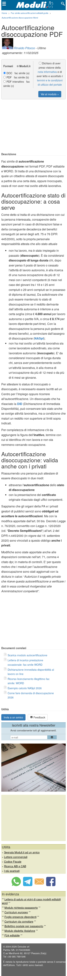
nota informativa (47, 72)
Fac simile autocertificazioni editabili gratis (29, 12)
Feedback (39, 717)
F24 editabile (12, 935)
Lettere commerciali (15, 857)
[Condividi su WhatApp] (16, 885)
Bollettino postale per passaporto (23, 926)
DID (19, 404)
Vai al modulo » (50, 94)
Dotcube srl (23, 946)
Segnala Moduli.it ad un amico (22, 852)
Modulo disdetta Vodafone (19, 931)
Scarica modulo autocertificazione (27, 655)
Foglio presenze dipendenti (20, 917)
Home (4, 12)
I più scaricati (12, 871)
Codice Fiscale (12, 861)
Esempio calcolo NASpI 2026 (25, 688)
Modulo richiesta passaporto (21, 907)
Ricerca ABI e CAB (15, 866)
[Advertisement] (33, 126)
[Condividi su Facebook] (50, 885)
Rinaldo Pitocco (24, 48)
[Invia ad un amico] (39, 885)
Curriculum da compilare (18, 921)
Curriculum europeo (16, 912)
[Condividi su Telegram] (27, 885)
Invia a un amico (13, 717)
